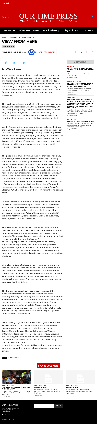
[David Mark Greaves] (31, 52)
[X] (81, 52)
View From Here (14, 37)
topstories (13, 358)
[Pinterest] (86, 52)
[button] (92, 17)
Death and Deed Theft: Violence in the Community (16, 388)
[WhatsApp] (92, 52)
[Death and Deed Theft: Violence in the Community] (16, 377)
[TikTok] (9, 415)
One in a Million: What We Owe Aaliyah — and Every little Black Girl (80, 70)
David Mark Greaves (46, 52)
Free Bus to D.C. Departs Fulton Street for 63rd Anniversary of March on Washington (80, 84)
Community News (74, 81)
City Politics (72, 119)
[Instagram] (15, 63)
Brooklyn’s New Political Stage (80, 121)
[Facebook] (75, 52)
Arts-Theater (72, 66)
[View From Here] (48, 377)
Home (4, 37)
